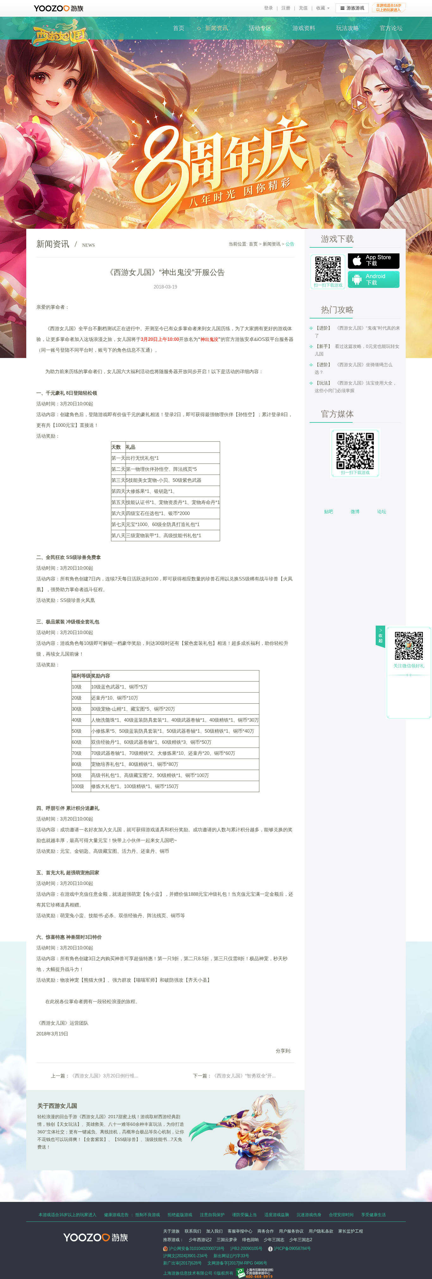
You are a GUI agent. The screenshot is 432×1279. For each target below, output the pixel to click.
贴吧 (328, 511)
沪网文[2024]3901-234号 (185, 1255)
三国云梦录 (227, 1239)
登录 (268, 8)
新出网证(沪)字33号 (231, 1255)
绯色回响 (250, 1239)
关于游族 (171, 1231)
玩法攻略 (347, 28)
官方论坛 (391, 28)
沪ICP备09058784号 (292, 1248)
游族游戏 (355, 8)
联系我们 (193, 1231)
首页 (178, 28)
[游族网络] (59, 8)
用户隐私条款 (321, 1231)
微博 (355, 511)
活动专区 (260, 28)
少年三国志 (274, 1239)
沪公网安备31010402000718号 (197, 1248)
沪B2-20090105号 (246, 1248)
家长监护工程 (350, 1231)
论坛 (381, 511)
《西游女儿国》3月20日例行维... (104, 1075)
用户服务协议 (291, 1231)
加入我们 (214, 1231)
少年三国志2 (300, 1239)
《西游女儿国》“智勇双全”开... (244, 1075)
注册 (285, 8)
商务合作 (265, 1231)
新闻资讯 (216, 28)
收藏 (320, 8)
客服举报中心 (240, 1231)
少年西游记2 (200, 1239)
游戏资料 (304, 28)
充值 (303, 8)
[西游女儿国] (59, 22)
